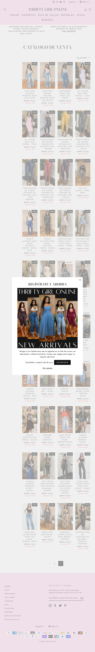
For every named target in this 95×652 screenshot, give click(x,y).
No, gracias (47, 368)
